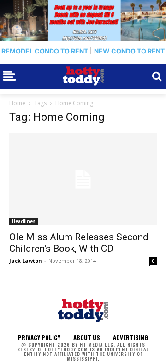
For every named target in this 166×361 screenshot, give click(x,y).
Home (17, 103)
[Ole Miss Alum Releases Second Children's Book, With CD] (83, 179)
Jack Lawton (25, 260)
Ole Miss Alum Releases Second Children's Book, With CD (78, 242)
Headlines (24, 221)
